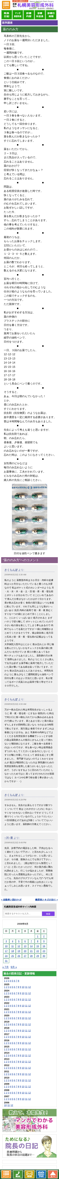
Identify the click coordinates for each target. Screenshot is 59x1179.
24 (6, 956)
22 (37, 951)
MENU (6, 5)
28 (31, 956)
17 (6, 951)
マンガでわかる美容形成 (17, 15)
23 (44, 951)
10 (6, 946)
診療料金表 (40, 15)
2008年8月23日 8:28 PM (15, 800)
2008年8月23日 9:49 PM (15, 843)
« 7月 (5, 967)
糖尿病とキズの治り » (46, 899)
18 (12, 951)
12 (19, 946)
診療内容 (28, 15)
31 (6, 961)
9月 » (14, 967)
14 (31, 946)
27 (25, 956)
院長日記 (6, 15)
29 (37, 956)
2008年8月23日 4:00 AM (15, 704)
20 (25, 951)
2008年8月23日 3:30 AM (15, 575)
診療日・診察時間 (51, 15)
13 (25, 946)
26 (19, 956)
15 (37, 946)
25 (12, 956)
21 (31, 951)
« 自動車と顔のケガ (11, 899)
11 (12, 946)
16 (44, 946)
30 (44, 956)
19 (19, 951)
